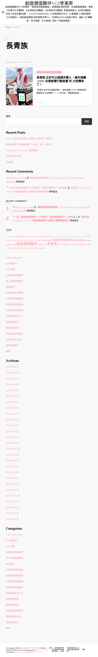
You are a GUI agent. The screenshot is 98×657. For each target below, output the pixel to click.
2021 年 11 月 (13, 495)
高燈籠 (37, 248)
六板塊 (14, 245)
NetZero (72, 237)
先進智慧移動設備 (42, 72)
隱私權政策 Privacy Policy (34, 652)
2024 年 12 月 (13, 413)
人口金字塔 (37, 240)
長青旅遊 (27, 248)
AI (6, 237)
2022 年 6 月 (12, 478)
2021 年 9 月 (12, 507)
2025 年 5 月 (12, 384)
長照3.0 (21, 248)
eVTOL (48, 236)
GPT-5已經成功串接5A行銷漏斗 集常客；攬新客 (29, 138)
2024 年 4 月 (12, 425)
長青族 (32, 248)
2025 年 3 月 (12, 396)
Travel (80, 237)
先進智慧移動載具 (78, 240)
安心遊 (44, 245)
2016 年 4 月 (12, 519)
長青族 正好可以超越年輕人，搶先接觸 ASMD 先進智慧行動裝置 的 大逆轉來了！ (61, 81)
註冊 (62, 651)
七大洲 (8, 240)
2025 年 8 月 (12, 367)
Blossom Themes (42, 650)
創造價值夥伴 (26, 243)
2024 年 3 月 (12, 431)
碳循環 (66, 245)
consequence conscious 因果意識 (22, 150)
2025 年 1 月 (12, 408)
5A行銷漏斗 (11, 263)
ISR (68, 237)
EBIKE (39, 237)
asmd (20, 236)
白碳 (62, 245)
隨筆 (8, 351)
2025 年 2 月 (12, 402)
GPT (61, 237)
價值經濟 (10, 287)
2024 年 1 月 (12, 443)
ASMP (26, 237)
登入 (68, 651)
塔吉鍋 (40, 245)
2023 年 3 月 (12, 466)
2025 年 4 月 (12, 390)
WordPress (20, 652)
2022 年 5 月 (12, 484)
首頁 (50, 648)
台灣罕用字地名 (13, 156)
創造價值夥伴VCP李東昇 (49, 3)
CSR (35, 237)
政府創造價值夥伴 (14, 333)
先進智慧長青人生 (55, 72)
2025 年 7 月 (12, 372)
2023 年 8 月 (12, 454)
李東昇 (52, 243)
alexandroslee (12, 237)
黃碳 (40, 248)
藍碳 (15, 248)
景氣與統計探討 (13, 339)
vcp (88, 236)
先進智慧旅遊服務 (14, 292)
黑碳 (44, 248)
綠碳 (78, 245)
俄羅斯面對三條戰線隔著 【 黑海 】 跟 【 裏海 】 (29, 144)
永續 (59, 245)
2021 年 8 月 (12, 513)
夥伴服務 (55, 651)
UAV (84, 237)
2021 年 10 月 (13, 501)
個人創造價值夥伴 (14, 281)
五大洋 (26, 240)
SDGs (76, 237)
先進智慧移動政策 (46, 240)
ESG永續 (10, 269)
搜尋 (8, 116)
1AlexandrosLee (14, 257)
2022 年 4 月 (12, 489)
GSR (65, 237)
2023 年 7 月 (12, 460)
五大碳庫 (30, 240)
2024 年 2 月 (12, 437)
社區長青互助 (73, 245)
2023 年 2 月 (12, 472)
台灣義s (9, 162)
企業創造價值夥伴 (14, 275)
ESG (43, 236)
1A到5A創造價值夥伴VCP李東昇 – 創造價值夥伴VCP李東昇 (37, 187)
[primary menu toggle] (3, 12)
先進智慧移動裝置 (61, 240)
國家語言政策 (12, 328)
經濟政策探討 (12, 345)
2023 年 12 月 (13, 449)
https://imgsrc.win (16, 178)
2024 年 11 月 (13, 419)
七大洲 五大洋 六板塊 (17, 240)
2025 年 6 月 (12, 378)
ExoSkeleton (56, 237)
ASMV (30, 236)
